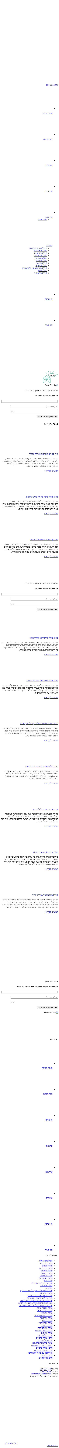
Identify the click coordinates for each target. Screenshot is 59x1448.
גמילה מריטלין (46, 1325)
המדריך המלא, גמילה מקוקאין (45, 852)
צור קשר (48, 325)
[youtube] (37, 42)
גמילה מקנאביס (40, 253)
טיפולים (49, 245)
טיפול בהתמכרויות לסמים (41, 1345)
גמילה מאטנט (46, 1333)
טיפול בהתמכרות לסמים (42, 1343)
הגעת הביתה (47, 113)
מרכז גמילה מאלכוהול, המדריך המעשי (42, 680)
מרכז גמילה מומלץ (45, 1335)
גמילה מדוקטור (46, 1318)
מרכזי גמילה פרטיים (44, 1338)
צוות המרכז (47, 139)
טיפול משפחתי (46, 1285)
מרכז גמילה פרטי (45, 1358)
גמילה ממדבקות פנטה (43, 1315)
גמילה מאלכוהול (40, 250)
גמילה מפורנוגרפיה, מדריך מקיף (45, 895)
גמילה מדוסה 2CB (44, 1310)
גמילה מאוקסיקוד (45, 1328)
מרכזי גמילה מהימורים (43, 1350)
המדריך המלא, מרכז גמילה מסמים (44, 539)
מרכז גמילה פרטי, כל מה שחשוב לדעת (42, 497)
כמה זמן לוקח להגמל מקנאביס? (39, 1298)
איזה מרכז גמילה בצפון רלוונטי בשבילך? (36, 1290)
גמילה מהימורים (40, 255)
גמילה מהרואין (46, 1273)
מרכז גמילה (42, 219)
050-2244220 (52, 85)
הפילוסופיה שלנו (45, 1261)
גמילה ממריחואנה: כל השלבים (34, 268)
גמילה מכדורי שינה (44, 1308)
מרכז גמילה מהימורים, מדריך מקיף (44, 638)
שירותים (48, 217)
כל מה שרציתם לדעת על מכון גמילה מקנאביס (39, 723)
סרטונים (49, 191)
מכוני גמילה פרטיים (44, 1340)
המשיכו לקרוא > (51, 471)
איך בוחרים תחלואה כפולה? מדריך (43, 454)
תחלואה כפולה (41, 258)
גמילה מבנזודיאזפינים (43, 1330)
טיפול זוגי (48, 1288)
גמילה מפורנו (41, 263)
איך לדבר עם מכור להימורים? (40, 1353)
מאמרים (49, 165)
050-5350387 (46, 1371)
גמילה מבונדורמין (45, 1323)
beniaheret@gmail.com (41, 1374)
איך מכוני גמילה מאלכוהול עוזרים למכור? (35, 1305)
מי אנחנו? (48, 299)
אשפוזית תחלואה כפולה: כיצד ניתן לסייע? (35, 1303)
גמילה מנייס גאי (40, 273)
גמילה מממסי (47, 1320)
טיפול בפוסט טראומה (38, 248)
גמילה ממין (42, 270)
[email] (37, 63)
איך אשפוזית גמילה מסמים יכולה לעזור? (36, 1300)
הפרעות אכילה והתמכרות (41, 1283)
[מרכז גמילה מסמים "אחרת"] (37, 21)
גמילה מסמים (41, 260)
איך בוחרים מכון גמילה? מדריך (45, 809)
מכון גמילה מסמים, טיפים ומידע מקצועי (41, 766)
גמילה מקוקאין (41, 265)
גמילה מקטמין (46, 1313)
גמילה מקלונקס (46, 1293)
